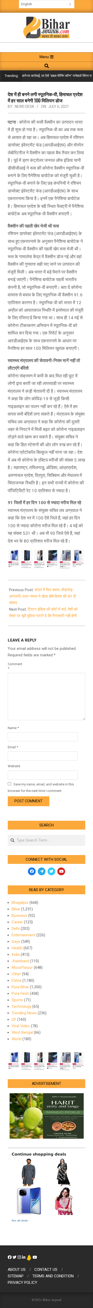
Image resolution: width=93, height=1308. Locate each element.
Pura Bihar (20, 987)
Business (19, 915)
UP (14, 1019)
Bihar (16, 909)
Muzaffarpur (22, 967)
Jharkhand (20, 961)
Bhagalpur (20, 902)
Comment (13, 666)
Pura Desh (20, 993)
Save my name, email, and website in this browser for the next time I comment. (41, 787)
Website (13, 766)
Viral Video (21, 1026)
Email (13, 747)
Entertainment (23, 935)
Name (13, 728)
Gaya (16, 941)
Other (16, 974)
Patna (16, 980)
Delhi (16, 928)
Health (17, 948)
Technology (21, 1006)
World (16, 1039)
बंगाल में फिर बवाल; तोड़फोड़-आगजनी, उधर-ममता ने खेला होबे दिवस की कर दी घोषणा (42, 596)
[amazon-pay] (46, 558)
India (16, 954)
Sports (17, 1000)
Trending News (24, 1013)
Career (17, 922)
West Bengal (22, 1032)
